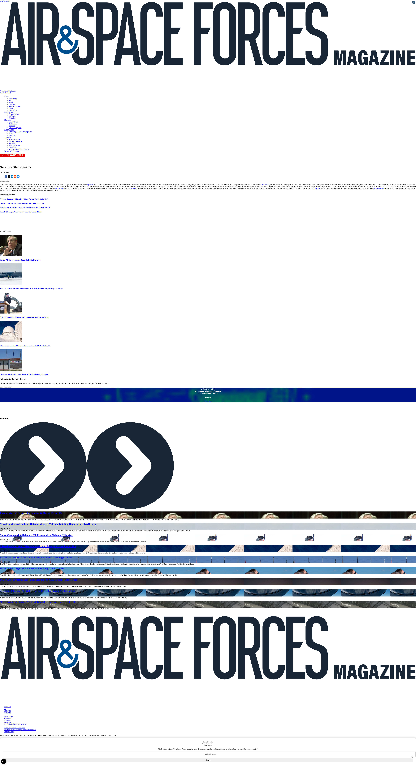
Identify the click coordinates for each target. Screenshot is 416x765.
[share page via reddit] (15, 177)
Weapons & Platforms (11, 151)
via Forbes (265, 185)
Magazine (7, 120)
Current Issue (13, 122)
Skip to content (5, 1)
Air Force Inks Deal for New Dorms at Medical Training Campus (24, 374)
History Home (9, 130)
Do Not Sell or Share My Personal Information (20, 730)
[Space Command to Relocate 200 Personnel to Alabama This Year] (11, 313)
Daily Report (8, 112)
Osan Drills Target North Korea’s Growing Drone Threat (32, 568)
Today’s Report (14, 114)
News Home (13, 98)
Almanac (12, 126)
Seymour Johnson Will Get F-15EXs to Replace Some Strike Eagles (37, 590)
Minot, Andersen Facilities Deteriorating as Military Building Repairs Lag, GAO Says (31, 288)
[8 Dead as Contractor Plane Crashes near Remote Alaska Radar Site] (11, 342)
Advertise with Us (15, 145)
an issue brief (59, 188)
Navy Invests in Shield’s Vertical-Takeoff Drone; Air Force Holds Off (38, 602)
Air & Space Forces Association (15, 724)
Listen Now (208, 401)
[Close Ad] (412, 757)
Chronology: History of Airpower (20, 132)
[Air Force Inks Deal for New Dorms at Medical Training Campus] (11, 370)
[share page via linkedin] (12, 177)
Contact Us (12, 147)
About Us (7, 137)
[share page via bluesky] (18, 177)
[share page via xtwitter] (9, 177)
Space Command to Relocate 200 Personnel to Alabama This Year (24, 317)
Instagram (7, 711)
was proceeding (379, 188)
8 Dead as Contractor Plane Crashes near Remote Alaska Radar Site (25, 346)
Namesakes (12, 135)
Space (11, 102)
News (6, 96)
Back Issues (13, 124)
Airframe (12, 116)
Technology (13, 110)
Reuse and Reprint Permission (19, 149)
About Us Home (14, 139)
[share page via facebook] (6, 177)
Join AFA (3, 91)
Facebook (7, 707)
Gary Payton (315, 188)
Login (9, 91)
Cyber (11, 108)
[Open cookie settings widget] (3, 761)
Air (10, 100)
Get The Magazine (15, 128)
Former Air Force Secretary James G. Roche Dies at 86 (20, 260)
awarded (133, 188)
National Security (15, 106)
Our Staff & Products (16, 141)
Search (13, 91)
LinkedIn (7, 713)
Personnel (12, 104)
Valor (10, 134)
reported (90, 185)
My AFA (3, 93)
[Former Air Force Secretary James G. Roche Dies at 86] (11, 256)
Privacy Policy (9, 732)
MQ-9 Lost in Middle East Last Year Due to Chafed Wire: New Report (39, 579)
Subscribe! (12, 118)
